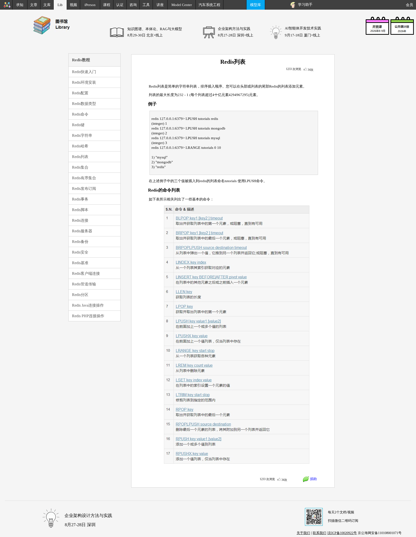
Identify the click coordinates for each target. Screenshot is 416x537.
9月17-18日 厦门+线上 (302, 35)
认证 (120, 5)
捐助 (313, 479)
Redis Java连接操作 (88, 305)
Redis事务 (80, 199)
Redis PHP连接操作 (88, 316)
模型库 (255, 5)
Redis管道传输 (84, 284)
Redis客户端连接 (86, 273)
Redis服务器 (82, 231)
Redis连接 (80, 220)
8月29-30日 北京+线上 (145, 35)
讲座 (160, 5)
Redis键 (78, 125)
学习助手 (304, 5)
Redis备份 (80, 242)
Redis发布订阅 (84, 188)
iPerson (90, 5)
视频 (73, 5)
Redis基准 (80, 263)
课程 (106, 5)
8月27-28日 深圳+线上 (235, 35)
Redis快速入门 (84, 72)
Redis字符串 (82, 135)
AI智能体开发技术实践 (303, 28)
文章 (33, 5)
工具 (146, 5)
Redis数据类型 (84, 104)
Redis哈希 (80, 146)
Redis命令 (80, 114)
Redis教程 (81, 60)
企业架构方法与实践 (234, 29)
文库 (47, 5)
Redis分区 (80, 295)
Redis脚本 (80, 210)
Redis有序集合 (84, 178)
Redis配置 (80, 93)
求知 (19, 5)
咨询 (133, 5)
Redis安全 (80, 252)
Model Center (181, 5)
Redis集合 (80, 167)
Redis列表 (80, 157)
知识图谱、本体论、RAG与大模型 (154, 29)
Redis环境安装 (84, 82)
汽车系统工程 (209, 5)
